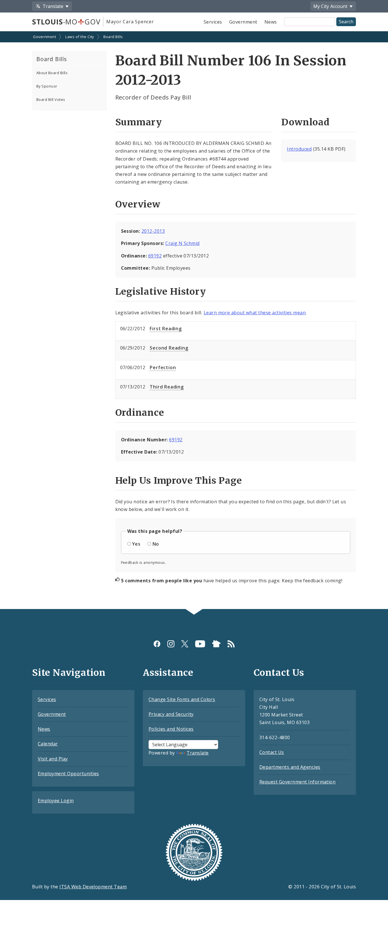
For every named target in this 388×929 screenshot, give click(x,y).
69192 (155, 256)
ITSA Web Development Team (93, 887)
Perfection (163, 367)
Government (243, 22)
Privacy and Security (171, 714)
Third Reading (166, 387)
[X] (184, 643)
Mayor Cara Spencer (130, 21)
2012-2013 (153, 231)
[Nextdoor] (216, 643)
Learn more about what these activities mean (255, 312)
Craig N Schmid (182, 243)
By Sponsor (46, 86)
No (156, 544)
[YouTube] (200, 643)
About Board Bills (52, 72)
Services (213, 22)
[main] (194, 320)
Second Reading (169, 348)
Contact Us (271, 752)
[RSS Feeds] (231, 643)
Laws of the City (79, 36)
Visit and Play (53, 759)
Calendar (48, 744)
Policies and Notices (171, 729)
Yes (136, 544)
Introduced (299, 149)
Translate (197, 753)
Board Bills (113, 36)
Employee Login (56, 800)
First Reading (166, 328)
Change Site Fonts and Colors (182, 699)
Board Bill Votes (50, 99)
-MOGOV (66, 21)
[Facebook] (156, 643)
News (270, 22)
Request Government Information (297, 782)
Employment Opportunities (68, 773)
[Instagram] (170, 643)
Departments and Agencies (289, 767)
